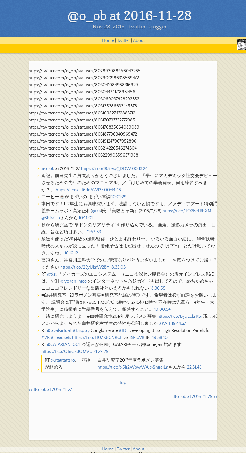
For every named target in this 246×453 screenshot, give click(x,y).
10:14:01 (86, 218)
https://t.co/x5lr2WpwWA (123, 367)
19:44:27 (179, 323)
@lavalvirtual (59, 330)
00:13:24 (140, 168)
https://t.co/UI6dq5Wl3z (79, 189)
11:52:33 (94, 232)
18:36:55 (158, 288)
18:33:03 (118, 267)
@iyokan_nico (73, 281)
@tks (96, 211)
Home (108, 40)
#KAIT (165, 323)
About (139, 40)
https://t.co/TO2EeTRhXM (186, 211)
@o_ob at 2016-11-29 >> (195, 396)
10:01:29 (119, 196)
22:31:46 (194, 367)
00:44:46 (112, 189)
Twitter (123, 40)
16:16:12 (71, 253)
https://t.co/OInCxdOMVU (67, 351)
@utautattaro (63, 360)
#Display (81, 330)
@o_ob (47, 168)
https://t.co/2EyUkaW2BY (84, 267)
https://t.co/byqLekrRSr (179, 316)
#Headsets (61, 337)
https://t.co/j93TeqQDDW (106, 168)
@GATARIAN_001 (63, 344)
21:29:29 (101, 351)
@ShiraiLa (50, 218)
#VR (45, 337)
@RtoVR (137, 337)
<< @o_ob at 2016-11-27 (50, 389)
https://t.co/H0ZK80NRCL (97, 337)
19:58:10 (160, 337)
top (123, 382)
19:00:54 (162, 309)
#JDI (123, 330)
